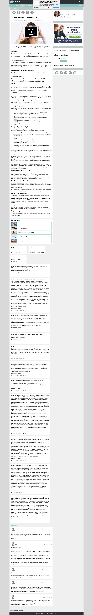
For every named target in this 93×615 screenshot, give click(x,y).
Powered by (36, 7)
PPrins (16, 529)
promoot (40, 145)
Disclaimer (52, 613)
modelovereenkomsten (27, 189)
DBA (48, 53)
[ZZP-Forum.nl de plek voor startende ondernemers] (15, 3)
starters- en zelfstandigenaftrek (25, 113)
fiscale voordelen (43, 111)
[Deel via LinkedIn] (32, 12)
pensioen (16, 118)
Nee (48, 7)
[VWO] (39, 7)
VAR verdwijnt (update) (22, 228)
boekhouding (29, 208)
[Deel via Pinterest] (27, 12)
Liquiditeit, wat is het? (22, 236)
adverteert (20, 146)
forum (49, 213)
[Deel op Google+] (23, 12)
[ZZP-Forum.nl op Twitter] (80, 1)
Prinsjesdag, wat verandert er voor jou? (26, 241)
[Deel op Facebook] (18, 12)
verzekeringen (39, 207)
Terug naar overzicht (15, 215)
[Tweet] (14, 12)
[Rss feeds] (82, 1)
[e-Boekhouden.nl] (68, 42)
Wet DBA (22, 191)
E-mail (58, 58)
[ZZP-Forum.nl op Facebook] (79, 1)
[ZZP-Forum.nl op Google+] (77, 1)
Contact (55, 613)
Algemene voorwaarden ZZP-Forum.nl (42, 613)
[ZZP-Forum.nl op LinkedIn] (78, 1)
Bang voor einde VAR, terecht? (24, 223)
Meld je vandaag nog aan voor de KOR (26, 232)
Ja (55, 7)
